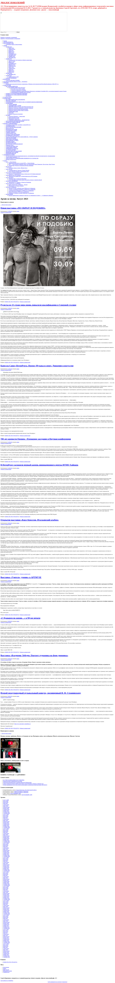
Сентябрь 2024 (6, 827)
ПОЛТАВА (11, 112)
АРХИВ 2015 (9, 58)
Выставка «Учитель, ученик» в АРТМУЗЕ (21, 577)
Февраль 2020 (6, 893)
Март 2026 (5, 806)
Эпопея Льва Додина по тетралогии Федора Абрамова (21, 165)
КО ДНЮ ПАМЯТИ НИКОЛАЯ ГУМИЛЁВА (13, 780)
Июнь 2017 (5, 931)
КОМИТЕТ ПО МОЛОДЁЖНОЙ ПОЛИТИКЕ (16, 93)
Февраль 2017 (6, 936)
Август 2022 (6, 857)
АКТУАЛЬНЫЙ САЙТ (8, 43)
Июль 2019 (5, 901)
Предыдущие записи (6, 204)
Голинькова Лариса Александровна (14, 44)
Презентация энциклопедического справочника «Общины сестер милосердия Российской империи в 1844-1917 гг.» (32, 84)
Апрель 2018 (6, 919)
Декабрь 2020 (6, 881)
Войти (4, 968)
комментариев (7, 970)
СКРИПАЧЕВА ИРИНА (11, 147)
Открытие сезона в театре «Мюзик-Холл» (18, 167)
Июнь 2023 (5, 845)
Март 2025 (5, 820)
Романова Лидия (9, 145)
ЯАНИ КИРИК (9, 194)
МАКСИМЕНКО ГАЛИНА (12, 140)
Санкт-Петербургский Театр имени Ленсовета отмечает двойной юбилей (25, 179)
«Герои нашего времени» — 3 (12, 157)
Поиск (2, 32)
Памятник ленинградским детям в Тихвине (18, 110)
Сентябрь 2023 (6, 841)
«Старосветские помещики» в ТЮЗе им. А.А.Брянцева (21, 190)
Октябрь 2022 (6, 855)
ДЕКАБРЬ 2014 (12, 57)
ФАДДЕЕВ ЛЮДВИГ (11, 150)
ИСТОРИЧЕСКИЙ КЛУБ (12, 86)
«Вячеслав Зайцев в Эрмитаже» (21, 791)
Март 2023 (5, 849)
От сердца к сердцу (7, 97)
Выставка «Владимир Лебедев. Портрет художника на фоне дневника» (34, 655)
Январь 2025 (6, 822)
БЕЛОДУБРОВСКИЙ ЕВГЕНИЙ (13, 127)
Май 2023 (5, 846)
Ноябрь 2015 (6, 954)
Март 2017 (5, 935)
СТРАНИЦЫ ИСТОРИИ (9, 154)
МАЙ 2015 (11, 69)
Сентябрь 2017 (6, 928)
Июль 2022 (5, 858)
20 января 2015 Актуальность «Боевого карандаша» (20, 60)
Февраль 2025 (6, 821)
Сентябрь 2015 (6, 957)
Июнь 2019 (5, 903)
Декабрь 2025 (6, 809)
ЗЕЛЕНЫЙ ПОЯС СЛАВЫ (15, 105)
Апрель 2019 (6, 905)
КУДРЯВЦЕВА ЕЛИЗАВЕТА (12, 135)
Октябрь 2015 (6, 955)
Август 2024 (6, 828)
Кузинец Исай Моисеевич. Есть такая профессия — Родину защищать (22, 136)
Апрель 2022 (6, 862)
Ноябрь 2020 (6, 882)
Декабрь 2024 (6, 824)
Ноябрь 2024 (6, 825)
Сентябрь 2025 (6, 813)
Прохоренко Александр (14, 118)
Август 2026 (6, 800)
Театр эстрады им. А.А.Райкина (13, 183)
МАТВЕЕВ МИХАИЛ (11, 142)
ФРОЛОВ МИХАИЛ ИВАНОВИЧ (14, 151)
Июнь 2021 (5, 874)
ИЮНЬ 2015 (11, 62)
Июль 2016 (5, 945)
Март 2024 (5, 834)
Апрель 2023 (6, 847)
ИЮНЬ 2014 (11, 51)
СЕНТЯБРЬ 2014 (12, 54)
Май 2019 (5, 904)
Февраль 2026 (6, 807)
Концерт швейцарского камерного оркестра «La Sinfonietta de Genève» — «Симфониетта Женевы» (31, 195)
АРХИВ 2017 (9, 75)
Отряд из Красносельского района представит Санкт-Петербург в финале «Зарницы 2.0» (23, 783)
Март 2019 (5, 906)
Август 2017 (6, 929)
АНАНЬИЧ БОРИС (10, 126)
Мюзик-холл (9, 166)
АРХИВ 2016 (9, 73)
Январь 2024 (6, 837)
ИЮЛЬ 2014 (11, 52)
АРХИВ (5, 45)
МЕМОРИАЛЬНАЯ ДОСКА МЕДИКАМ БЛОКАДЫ (21, 106)
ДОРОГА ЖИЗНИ (13, 104)
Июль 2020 (5, 887)
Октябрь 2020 (6, 883)
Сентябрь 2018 (6, 913)
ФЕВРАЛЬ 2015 (12, 66)
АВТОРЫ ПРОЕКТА (8, 42)
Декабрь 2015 (6, 953)
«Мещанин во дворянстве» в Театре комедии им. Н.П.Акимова (23, 176)
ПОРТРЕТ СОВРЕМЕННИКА (10, 123)
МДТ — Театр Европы (11, 161)
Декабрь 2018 (6, 910)
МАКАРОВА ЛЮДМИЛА (12, 139)
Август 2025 (6, 814)
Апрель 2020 (6, 891)
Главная (5, 40)
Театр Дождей (9, 169)
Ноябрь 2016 (6, 940)
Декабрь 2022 (6, 852)
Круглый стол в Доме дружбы (18, 88)
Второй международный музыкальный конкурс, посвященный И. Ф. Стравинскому (41, 693)
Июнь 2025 (5, 816)
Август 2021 (6, 871)
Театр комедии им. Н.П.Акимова (13, 175)
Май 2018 (5, 918)
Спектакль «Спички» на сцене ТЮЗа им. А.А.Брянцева (21, 193)
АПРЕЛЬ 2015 (12, 68)
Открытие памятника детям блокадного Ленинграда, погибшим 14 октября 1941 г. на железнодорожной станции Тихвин (38, 91)
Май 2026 (5, 803)
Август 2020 (6, 886)
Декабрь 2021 (6, 867)
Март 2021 (5, 877)
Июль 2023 (5, 844)
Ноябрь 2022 (6, 853)
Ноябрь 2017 (6, 925)
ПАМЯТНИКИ (9, 103)
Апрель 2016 (6, 948)
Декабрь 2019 (6, 895)
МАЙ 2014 (11, 50)
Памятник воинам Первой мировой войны (18, 109)
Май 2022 (5, 861)
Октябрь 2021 (6, 869)
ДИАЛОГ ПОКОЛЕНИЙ (13, 2)
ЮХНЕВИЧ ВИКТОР (11, 153)
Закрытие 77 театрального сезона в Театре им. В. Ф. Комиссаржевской (25, 173)
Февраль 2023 (6, 850)
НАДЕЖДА (8, 96)
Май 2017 (5, 933)
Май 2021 (5, 875)
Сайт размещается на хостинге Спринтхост (57, 981)
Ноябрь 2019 (6, 897)
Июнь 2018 (5, 917)
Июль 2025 (5, 815)
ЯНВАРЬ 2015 (12, 64)
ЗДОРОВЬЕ (6, 82)
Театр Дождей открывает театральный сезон (19, 171)
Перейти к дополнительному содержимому (10, 38)
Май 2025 (5, 818)
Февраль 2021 (6, 879)
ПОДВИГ (8, 115)
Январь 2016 (6, 952)
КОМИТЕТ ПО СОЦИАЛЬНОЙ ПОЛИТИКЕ (16, 94)
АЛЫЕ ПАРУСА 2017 (14, 76)
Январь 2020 (6, 894)
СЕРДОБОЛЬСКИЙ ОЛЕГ (12, 146)
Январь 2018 (6, 923)
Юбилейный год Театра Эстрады (16, 185)
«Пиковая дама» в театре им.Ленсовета (17, 178)
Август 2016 (6, 943)
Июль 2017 (5, 930)
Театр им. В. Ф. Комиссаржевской (13, 172)
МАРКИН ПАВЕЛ (10, 141)
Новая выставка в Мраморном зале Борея (12, 781)
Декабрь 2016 (6, 939)
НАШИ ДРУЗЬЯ (7, 85)
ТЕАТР (5, 160)
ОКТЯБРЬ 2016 (12, 74)
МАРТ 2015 (11, 67)
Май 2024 (5, 832)
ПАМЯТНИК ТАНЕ (13, 111)
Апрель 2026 (6, 804)
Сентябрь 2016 (6, 942)
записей (6, 969)
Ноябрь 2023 (6, 839)
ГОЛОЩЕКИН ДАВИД (11, 130)
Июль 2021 (5, 873)
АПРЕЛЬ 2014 (12, 49)
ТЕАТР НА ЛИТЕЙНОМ (12, 181)
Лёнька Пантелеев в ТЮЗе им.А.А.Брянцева (19, 191)
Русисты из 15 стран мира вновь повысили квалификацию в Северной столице (38, 305)
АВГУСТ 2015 (12, 61)
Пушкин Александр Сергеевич (16, 114)
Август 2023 (6, 843)
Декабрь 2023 (6, 838)
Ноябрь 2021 (6, 868)
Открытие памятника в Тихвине (18, 90)
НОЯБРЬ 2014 (12, 56)
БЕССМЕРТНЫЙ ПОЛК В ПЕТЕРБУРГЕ (15, 99)
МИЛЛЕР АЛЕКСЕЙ (11, 100)
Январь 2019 (6, 909)
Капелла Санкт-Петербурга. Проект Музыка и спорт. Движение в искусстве (37, 365)
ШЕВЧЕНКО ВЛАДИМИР (12, 152)
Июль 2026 (5, 801)
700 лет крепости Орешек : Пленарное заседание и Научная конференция (36, 439)
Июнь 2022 (5, 859)
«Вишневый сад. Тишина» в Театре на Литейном (20, 182)
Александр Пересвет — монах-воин (17, 116)
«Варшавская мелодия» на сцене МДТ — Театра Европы (21, 163)
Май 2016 (5, 947)
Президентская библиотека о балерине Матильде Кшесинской (17, 782)
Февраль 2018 (6, 922)
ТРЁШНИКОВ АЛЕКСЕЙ (12, 148)
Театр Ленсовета (9, 177)
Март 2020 (5, 892)
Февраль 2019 (6, 907)
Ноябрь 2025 (6, 810)
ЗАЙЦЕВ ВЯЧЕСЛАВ (11, 133)
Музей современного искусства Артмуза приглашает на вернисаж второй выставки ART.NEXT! (25, 784)
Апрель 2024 (6, 833)
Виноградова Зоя (10, 128)
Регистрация (6, 967)
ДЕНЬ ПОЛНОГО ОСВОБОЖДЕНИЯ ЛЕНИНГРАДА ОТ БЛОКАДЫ (22, 158)
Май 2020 (5, 889)
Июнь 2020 (5, 888)
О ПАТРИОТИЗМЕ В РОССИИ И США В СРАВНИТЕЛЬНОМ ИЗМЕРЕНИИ (24, 102)
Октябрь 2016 (6, 941)
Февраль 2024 (6, 835)
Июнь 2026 (5, 802)
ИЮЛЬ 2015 (11, 72)
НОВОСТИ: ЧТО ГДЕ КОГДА (12, 301)
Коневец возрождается (11, 159)
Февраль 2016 (6, 951)
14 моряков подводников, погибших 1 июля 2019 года (18, 124)
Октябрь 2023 (6, 840)
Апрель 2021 (6, 876)
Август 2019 (6, 900)
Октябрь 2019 (6, 898)
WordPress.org (6, 972)
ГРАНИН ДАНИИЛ (10, 132)
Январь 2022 (6, 865)
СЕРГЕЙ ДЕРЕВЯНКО (11, 78)
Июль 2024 (5, 829)
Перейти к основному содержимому (9, 37)
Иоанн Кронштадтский (14, 117)
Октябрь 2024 (6, 826)
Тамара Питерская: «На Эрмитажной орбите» (26, 790)
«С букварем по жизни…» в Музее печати (20, 618)
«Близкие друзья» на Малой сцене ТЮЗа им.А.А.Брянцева (22, 188)
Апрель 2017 (6, 934)
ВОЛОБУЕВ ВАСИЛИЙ (11, 129)
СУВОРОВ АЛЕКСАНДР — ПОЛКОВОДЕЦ (19, 120)
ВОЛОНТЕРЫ (6, 79)
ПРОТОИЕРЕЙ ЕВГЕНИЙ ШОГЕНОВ (15, 121)
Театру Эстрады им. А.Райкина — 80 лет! (18, 184)
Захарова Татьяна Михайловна (13, 134)
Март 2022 (5, 863)
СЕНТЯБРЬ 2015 (12, 63)
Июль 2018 (5, 916)
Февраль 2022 (6, 864)
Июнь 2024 (5, 831)
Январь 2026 (6, 808)
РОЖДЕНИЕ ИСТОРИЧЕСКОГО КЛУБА (21, 92)
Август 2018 (6, 915)
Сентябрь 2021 (6, 870)
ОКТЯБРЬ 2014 (12, 55)
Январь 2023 (6, 851)
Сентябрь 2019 (6, 899)
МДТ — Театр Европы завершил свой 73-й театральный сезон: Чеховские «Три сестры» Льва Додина (32, 164)
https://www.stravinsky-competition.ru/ (22, 723)
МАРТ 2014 (11, 48)
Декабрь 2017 (6, 924)
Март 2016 (5, 949)
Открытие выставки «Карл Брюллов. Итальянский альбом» (30, 520)
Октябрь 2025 (6, 812)
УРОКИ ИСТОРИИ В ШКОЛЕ (13, 122)
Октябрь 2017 (6, 927)
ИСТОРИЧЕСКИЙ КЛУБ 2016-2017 (17, 87)
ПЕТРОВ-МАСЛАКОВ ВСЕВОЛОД (14, 144)
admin (18, 211)
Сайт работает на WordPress (7, 980)
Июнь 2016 (5, 946)
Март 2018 (5, 921)
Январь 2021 (6, 880)
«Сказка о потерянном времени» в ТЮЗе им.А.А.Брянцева (22, 189)
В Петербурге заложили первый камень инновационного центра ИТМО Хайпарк (39, 465)
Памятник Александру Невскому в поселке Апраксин (21, 108)
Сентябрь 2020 (6, 885)
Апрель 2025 (6, 819)
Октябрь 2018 (6, 912)
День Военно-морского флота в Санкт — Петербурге (15, 81)
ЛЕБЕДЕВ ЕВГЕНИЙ (11, 138)
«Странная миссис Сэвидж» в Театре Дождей (19, 170)
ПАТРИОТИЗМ (7, 98)
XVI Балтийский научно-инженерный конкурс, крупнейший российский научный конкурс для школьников (30, 155)
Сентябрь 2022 (6, 856)
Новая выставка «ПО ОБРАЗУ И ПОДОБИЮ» (23, 208)
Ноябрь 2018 (6, 911)
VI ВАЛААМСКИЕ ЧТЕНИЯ (12, 80)
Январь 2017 (6, 937)
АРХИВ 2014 (9, 46)
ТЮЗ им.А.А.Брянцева (11, 187)
